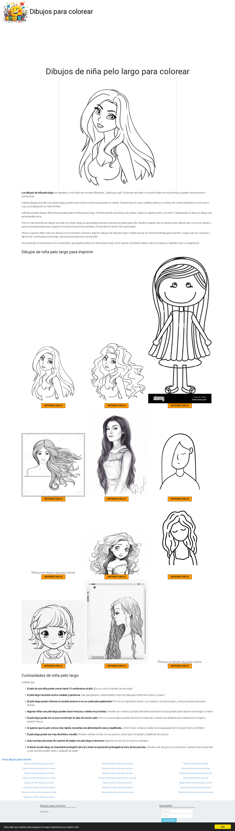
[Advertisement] (117, 44)
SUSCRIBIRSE (169, 820)
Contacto (44, 811)
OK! (223, 826)
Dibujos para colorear (61, 12)
